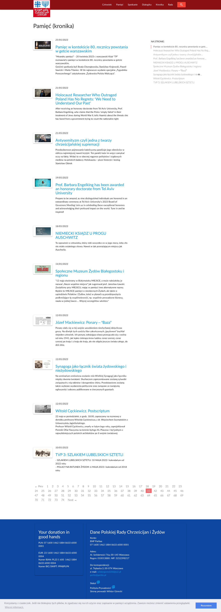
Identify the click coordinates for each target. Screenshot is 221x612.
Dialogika (146, 5)
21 (167, 486)
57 (102, 495)
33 (95, 491)
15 (127, 486)
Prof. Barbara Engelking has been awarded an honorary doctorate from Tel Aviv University (89, 189)
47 (36, 495)
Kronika (160, 5)
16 (133, 486)
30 (75, 491)
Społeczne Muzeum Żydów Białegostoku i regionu (177, 66)
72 (49, 500)
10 (94, 486)
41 (148, 491)
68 (175, 495)
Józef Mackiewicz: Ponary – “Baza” (83, 323)
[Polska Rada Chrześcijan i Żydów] (41, 10)
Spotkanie (133, 5)
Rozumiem (206, 605)
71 (42, 500)
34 (102, 491)
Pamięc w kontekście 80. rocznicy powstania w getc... (180, 47)
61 (128, 495)
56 (95, 495)
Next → (72, 500)
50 (56, 495)
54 (82, 495)
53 (75, 495)
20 (160, 486)
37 (122, 491)
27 (56, 491)
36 (115, 491)
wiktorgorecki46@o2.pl (109, 572)
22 (173, 486)
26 (49, 491)
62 (135, 495)
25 (42, 491)
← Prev (39, 486)
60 (122, 495)
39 (135, 491)
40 (142, 491)
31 (82, 491)
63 (142, 495)
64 (148, 495)
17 (140, 486)
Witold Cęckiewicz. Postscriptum (82, 411)
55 (89, 495)
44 (168, 491)
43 (161, 491)
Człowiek (107, 5)
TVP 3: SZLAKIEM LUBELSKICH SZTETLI (89, 455)
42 (155, 491)
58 (108, 495)
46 (181, 491)
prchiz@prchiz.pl (98, 575)
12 (107, 486)
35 (108, 491)
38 (128, 491)
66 (161, 495)
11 (100, 486)
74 (62, 500)
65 (155, 495)
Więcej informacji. (14, 607)
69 (181, 495)
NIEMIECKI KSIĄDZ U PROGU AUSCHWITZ (175, 63)
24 (36, 491)
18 (147, 486)
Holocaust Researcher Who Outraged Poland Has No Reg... (181, 50)
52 (69, 495)
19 (153, 486)
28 (62, 491)
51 (62, 495)
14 (120, 486)
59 (115, 495)
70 (36, 500)
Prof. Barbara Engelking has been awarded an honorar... (179, 58)
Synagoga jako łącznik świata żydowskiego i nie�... (177, 74)
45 (175, 491)
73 (56, 500)
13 (114, 486)
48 (42, 495)
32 (89, 491)
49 (49, 495)
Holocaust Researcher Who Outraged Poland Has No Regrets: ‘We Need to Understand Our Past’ (86, 99)
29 (69, 491)
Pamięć (119, 5)
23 (180, 486)
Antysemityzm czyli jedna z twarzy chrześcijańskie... (178, 55)
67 (168, 495)
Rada (170, 5)
